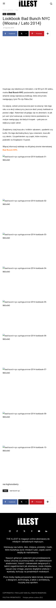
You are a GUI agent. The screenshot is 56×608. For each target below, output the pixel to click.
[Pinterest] (31, 531)
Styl (16, 10)
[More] (47, 33)
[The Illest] (28, 4)
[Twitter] (24, 531)
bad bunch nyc (15, 491)
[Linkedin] (46, 531)
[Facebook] (17, 531)
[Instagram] (10, 531)
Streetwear (11, 14)
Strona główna (8, 10)
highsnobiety (12, 484)
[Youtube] (39, 531)
